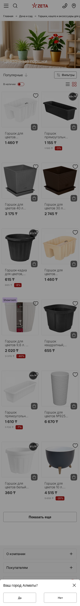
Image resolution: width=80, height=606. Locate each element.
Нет (60, 598)
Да (20, 598)
